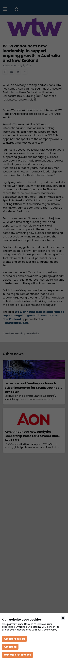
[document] (34, 638)
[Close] (63, 618)
